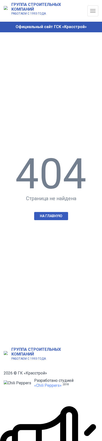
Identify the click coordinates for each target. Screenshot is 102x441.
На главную (51, 216)
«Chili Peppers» (48, 385)
